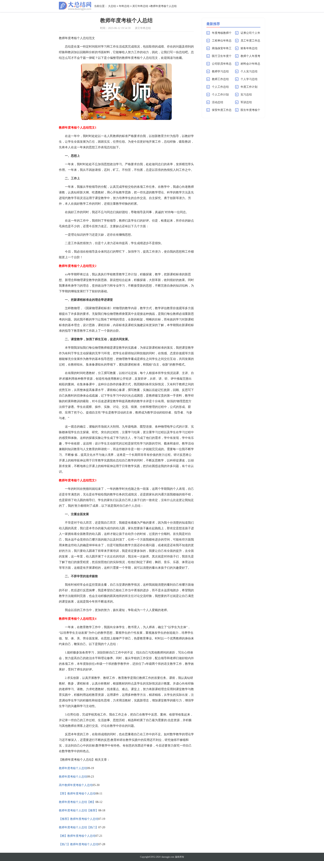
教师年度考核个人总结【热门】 (78, 827)
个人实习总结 (249, 71)
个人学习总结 (249, 79)
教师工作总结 (220, 79)
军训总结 (246, 102)
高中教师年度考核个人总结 (76, 785)
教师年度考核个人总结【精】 (77, 801)
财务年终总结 (249, 48)
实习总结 (246, 94)
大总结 (112, 6)
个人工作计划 (220, 94)
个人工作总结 (220, 86)
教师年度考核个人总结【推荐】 (78, 810)
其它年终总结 (140, 6)
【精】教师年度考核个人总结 (77, 835)
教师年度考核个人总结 (73, 768)
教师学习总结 (220, 71)
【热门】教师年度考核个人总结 (78, 844)
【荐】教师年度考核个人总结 (77, 793)
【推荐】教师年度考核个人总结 (78, 818)
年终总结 (124, 6)
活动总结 (217, 102)
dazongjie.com (167, 857)
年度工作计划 (249, 86)
